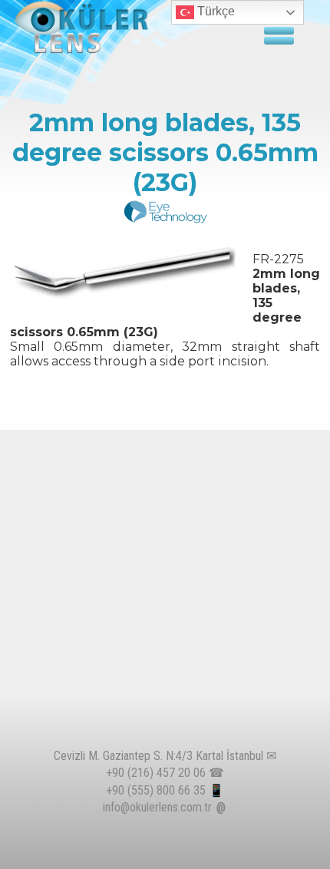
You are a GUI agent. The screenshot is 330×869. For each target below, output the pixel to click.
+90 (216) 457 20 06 (156, 772)
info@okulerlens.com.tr (157, 807)
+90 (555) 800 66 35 (156, 790)
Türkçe (214, 11)
